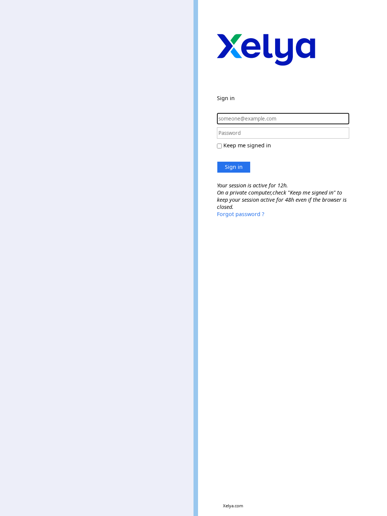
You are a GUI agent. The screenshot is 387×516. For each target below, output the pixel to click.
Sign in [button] (234, 166)
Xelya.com (233, 505)
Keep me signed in (247, 145)
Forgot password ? (240, 214)
